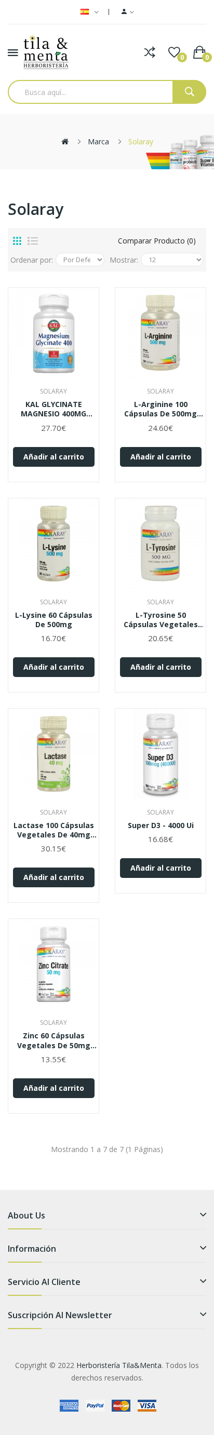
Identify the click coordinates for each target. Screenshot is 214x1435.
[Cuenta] (128, 12)
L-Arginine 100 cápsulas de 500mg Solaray (160, 409)
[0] (174, 52)
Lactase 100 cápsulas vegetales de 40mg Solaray (54, 830)
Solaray (140, 141)
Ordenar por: (31, 260)
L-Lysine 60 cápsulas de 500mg (53, 620)
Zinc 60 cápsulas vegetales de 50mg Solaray (53, 1040)
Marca (98, 141)
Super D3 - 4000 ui (161, 825)
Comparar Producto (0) (157, 241)
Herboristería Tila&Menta (119, 1365)
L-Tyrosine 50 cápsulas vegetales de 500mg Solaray (161, 620)
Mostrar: (124, 260)
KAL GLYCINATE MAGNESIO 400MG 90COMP (53, 409)
